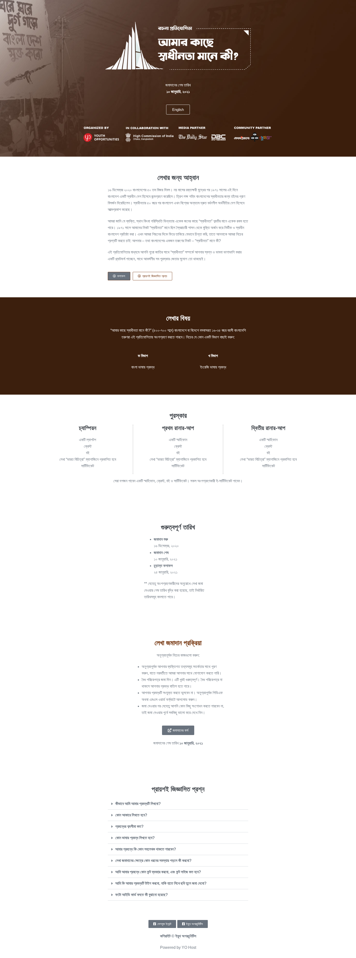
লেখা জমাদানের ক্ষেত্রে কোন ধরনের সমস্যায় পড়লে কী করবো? (153, 860)
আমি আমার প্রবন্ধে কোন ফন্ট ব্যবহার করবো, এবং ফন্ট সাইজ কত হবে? (158, 872)
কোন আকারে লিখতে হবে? (131, 815)
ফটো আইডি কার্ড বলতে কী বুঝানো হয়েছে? (141, 895)
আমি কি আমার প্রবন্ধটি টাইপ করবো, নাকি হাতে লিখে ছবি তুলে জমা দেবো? (161, 883)
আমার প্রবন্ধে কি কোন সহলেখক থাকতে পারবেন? (145, 849)
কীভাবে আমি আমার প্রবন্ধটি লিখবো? (138, 804)
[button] (178, 804)
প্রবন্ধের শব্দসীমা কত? (129, 826)
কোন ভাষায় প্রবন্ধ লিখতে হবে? (135, 838)
